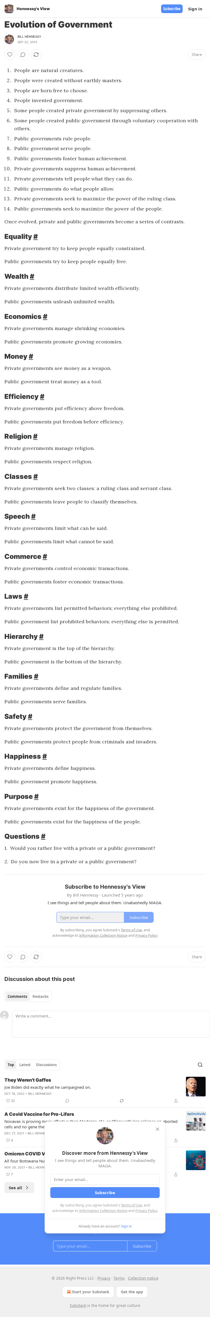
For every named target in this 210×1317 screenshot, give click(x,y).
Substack (78, 1305)
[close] (157, 1129)
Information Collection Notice (103, 1210)
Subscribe (171, 8)
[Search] (200, 1064)
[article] (105, 1090)
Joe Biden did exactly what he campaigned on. (47, 1087)
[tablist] (28, 996)
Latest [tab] (25, 1064)
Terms (119, 1278)
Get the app (132, 1291)
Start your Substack (90, 1291)
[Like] (9, 54)
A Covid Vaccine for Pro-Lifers (39, 1114)
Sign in (195, 8)
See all (15, 1187)
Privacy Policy (146, 1210)
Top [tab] (11, 1064)
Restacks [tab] (40, 996)
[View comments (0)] (23, 54)
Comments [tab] (17, 996)
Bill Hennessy (30, 36)
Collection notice (143, 1278)
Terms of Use (131, 1205)
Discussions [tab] (46, 1064)
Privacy (103, 1278)
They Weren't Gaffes (27, 1080)
